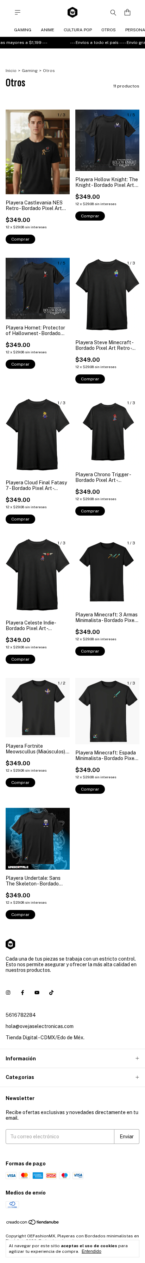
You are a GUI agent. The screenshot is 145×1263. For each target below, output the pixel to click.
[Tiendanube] (33, 1223)
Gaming (22, 29)
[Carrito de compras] (127, 12)
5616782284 (21, 1015)
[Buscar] (113, 12)
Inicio (11, 70)
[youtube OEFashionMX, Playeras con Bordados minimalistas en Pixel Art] (36, 992)
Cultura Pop (78, 29)
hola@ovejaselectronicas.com (40, 1026)
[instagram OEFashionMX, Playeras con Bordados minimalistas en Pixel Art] (8, 992)
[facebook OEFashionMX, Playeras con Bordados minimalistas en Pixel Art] (22, 992)
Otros (108, 29)
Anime (47, 29)
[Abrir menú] (17, 12)
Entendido (91, 1251)
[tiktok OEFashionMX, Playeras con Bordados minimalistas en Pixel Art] (51, 992)
